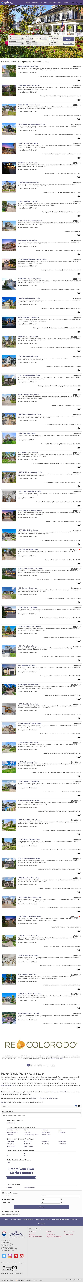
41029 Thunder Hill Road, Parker (29, 627)
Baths (33, 41)
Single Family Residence (13, 1130)
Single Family (54, 38)
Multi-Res (53, 42)
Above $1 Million (28, 1146)
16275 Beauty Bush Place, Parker (29, 414)
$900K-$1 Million (11, 1146)
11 (47, 1065)
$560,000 (77, 414)
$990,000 (77, 1013)
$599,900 (75, 917)
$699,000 (77, 279)
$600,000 (77, 66)
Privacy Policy (19, 1273)
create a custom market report (56, 1092)
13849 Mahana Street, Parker (28, 955)
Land (51, 44)
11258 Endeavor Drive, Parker (28, 781)
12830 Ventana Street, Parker (28, 742)
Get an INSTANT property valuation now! (44, 1098)
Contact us (4, 1102)
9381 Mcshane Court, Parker (28, 453)
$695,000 (77, 105)
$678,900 (77, 202)
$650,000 (77, 182)
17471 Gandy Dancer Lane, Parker (30, 221)
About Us (9, 1187)
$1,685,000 (76, 685)
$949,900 (77, 723)
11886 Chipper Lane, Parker (28, 607)
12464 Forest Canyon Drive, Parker (30, 569)
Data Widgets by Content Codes (73, 1279)
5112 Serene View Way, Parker (28, 800)
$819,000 (77, 356)
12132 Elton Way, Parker (26, 433)
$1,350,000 (76, 569)
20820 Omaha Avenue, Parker (28, 395)
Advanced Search (68, 43)
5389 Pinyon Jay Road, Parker (28, 684)
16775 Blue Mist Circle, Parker (28, 704)
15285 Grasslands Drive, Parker (29, 298)
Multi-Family (27, 1132)
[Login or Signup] (81, 2)
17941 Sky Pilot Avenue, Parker (29, 105)
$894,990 (77, 859)
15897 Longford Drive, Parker (28, 143)
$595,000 (77, 839)
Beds (27, 41)
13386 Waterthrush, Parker (27, 646)
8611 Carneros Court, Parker (28, 588)
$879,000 (77, 163)
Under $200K (10, 1141)
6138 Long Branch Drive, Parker (29, 1013)
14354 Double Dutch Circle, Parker (30, 994)
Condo (52, 40)
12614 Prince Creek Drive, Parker (29, 916)
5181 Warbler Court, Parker (27, 974)
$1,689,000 (76, 801)
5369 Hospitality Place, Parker (28, 66)
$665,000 (77, 491)
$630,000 (77, 743)
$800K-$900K (62, 1144)
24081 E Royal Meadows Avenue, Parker (32, 259)
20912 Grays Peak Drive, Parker (29, 858)
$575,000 (77, 86)
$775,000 (77, 530)
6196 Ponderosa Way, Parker (28, 762)
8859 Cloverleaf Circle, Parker (28, 317)
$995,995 (77, 955)
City (10, 36)
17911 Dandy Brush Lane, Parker (29, 491)
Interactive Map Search (8, 1085)
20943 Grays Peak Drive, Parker (29, 878)
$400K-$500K (62, 1141)
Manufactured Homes (12, 1132)
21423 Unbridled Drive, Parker (28, 201)
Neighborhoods (11, 1123)
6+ (25, 1155)
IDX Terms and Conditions (57, 1058)
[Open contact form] (73, 2)
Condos (26, 1130)
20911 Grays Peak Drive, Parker (29, 375)
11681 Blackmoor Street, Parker (29, 936)
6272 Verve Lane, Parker (26, 665)
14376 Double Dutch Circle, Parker (30, 897)
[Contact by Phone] (77, 2)
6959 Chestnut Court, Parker (28, 163)
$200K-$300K (27, 1141)
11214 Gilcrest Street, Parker (28, 549)
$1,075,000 (76, 994)
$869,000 (77, 433)
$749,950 (77, 221)
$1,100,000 (76, 124)
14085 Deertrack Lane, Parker (28, 182)
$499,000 (77, 318)
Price (27, 36)
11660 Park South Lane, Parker (29, 85)
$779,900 (77, 607)
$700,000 (77, 298)
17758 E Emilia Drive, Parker (28, 530)
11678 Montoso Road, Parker (28, 356)
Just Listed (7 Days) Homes (31, 1134)
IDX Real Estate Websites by (9, 1280)
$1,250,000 (76, 762)
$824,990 (77, 375)
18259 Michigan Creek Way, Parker (30, 472)
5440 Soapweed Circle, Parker (28, 337)
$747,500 (77, 453)
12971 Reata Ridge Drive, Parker (29, 820)
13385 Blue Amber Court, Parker (29, 279)
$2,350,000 (76, 240)
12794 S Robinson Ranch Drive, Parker (31, 124)
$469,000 (77, 704)
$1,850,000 (76, 588)
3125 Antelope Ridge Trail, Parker (30, 723)
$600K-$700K (27, 1144)
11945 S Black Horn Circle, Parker (30, 511)
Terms (35, 1280)
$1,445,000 (76, 337)
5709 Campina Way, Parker (27, 240)
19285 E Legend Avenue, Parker (29, 839)
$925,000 (77, 897)
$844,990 (77, 878)
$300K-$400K (45, 1141)
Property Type (52, 36)
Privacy (40, 1280)
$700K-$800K (45, 1144)
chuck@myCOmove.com (7, 1250)
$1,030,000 (76, 820)
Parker (8, 1162)
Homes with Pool (46, 1134)
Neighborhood (13, 41)
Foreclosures (62, 1132)
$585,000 (77, 472)
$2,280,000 (76, 975)
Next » (53, 1065)
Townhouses (45, 1130)
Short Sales (10, 1134)
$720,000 (77, 260)
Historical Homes (46, 1132)
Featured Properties (29, 1187)
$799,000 (77, 936)
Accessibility (29, 1280)
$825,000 (77, 627)
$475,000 (75, 549)
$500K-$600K (10, 1144)
